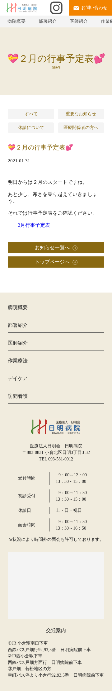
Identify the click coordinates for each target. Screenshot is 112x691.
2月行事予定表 (34, 225)
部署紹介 (48, 21)
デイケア (18, 378)
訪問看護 (18, 396)
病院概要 (16, 21)
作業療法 (18, 360)
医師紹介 (79, 21)
